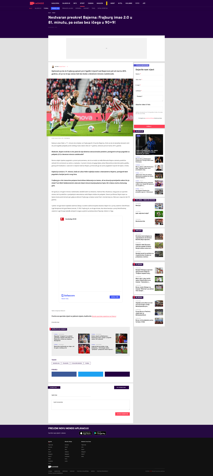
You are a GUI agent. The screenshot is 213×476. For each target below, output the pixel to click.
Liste (66, 461)
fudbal (87, 363)
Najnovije (50, 445)
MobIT (50, 456)
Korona (50, 447)
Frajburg (65, 363)
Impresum (65, 471)
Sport (49, 12)
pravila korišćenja (149, 118)
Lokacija (139, 91)
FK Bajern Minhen (77, 363)
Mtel (49, 459)
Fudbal (53, 12)
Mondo (50, 441)
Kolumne (50, 461)
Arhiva (93, 471)
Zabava (67, 452)
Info (49, 449)
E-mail (138, 85)
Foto (49, 463)
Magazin (50, 454)
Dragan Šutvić (62, 66)
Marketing (57, 471)
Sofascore (62, 310)
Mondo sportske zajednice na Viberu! (104, 316)
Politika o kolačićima (83, 471)
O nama (50, 471)
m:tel (151, 471)
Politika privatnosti (102, 471)
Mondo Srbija (68, 441)
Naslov (138, 74)
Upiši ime (54, 395)
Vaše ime (139, 79)
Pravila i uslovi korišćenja (55, 473)
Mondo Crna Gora (86, 441)
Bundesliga (56, 363)
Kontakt (72, 471)
